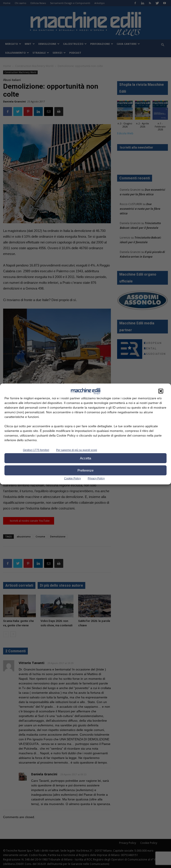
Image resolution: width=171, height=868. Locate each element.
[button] (161, 391)
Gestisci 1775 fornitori (36, 450)
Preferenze (85, 470)
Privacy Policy (96, 478)
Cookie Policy (72, 478)
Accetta (85, 458)
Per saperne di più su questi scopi (76, 450)
